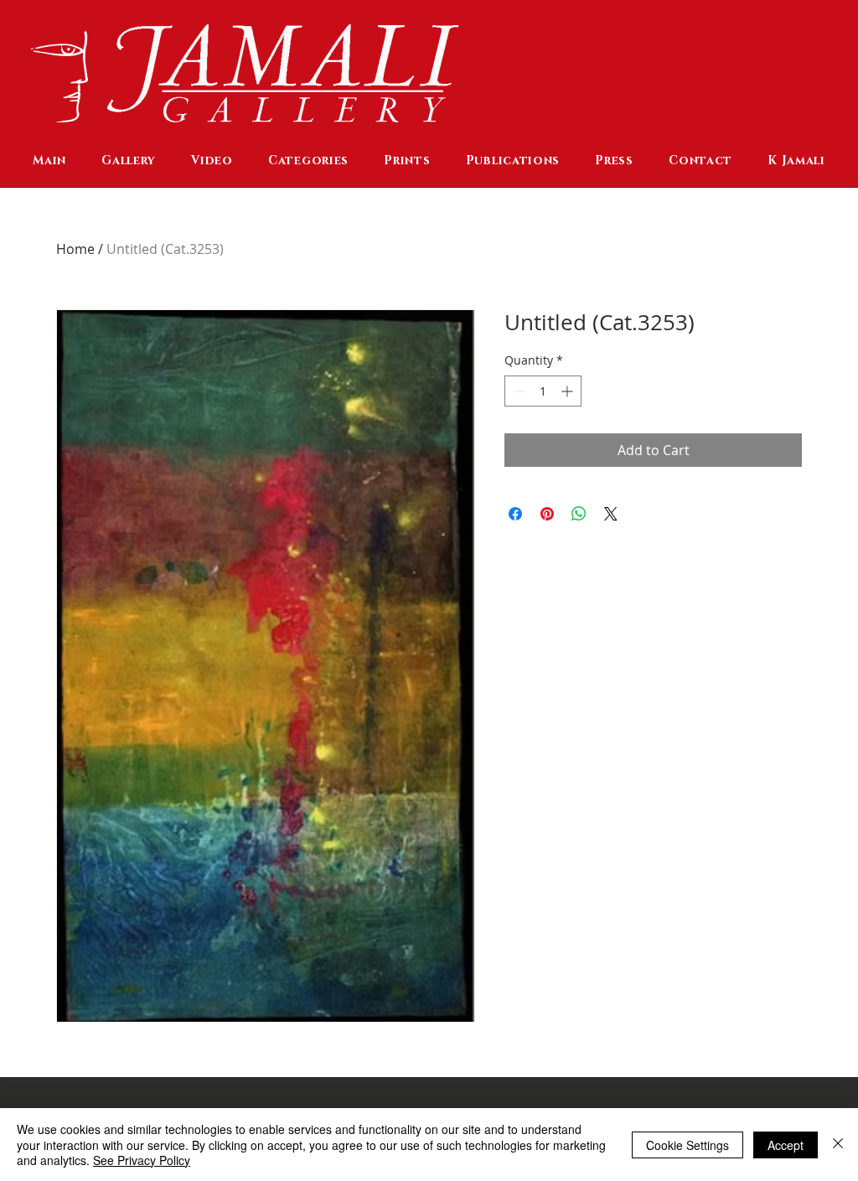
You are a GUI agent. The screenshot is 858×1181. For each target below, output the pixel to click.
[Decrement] (517, 391)
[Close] (838, 1144)
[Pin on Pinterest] (547, 514)
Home (75, 249)
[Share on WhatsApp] (579, 514)
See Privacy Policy (141, 1160)
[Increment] (568, 391)
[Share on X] (611, 514)
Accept (786, 1145)
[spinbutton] (543, 391)
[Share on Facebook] (515, 514)
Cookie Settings (687, 1145)
